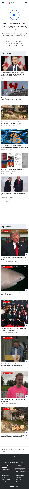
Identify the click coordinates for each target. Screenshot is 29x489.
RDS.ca (17, 481)
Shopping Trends (8, 45)
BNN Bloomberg (6, 479)
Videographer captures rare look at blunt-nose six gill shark (14, 293)
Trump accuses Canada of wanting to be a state (14, 258)
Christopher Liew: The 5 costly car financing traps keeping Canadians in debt (14, 146)
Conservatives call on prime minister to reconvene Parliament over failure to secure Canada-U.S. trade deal (13, 74)
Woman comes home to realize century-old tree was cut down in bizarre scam (14, 435)
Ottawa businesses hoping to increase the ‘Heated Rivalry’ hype (14, 329)
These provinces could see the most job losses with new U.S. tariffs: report (13, 98)
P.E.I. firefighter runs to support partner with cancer (13, 400)
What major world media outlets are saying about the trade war (12, 170)
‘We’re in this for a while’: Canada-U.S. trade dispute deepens (13, 194)
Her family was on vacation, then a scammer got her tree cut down (11, 122)
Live (24, 45)
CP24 (3, 477)
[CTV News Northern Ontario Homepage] (14, 3)
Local (11, 41)
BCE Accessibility (6, 469)
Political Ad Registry (20, 471)
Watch (21, 41)
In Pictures (9, 43)
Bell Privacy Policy (20, 468)
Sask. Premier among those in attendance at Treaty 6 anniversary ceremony (14, 364)
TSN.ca (4, 481)
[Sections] (2, 3)
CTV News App (6, 449)
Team (3, 451)
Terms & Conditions (20, 469)
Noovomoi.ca (18, 479)
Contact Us (13, 449)
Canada (16, 41)
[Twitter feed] (14, 457)
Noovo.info (18, 477)
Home (7, 41)
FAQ (19, 449)
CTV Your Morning (17, 43)
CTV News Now (18, 45)
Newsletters (24, 449)
